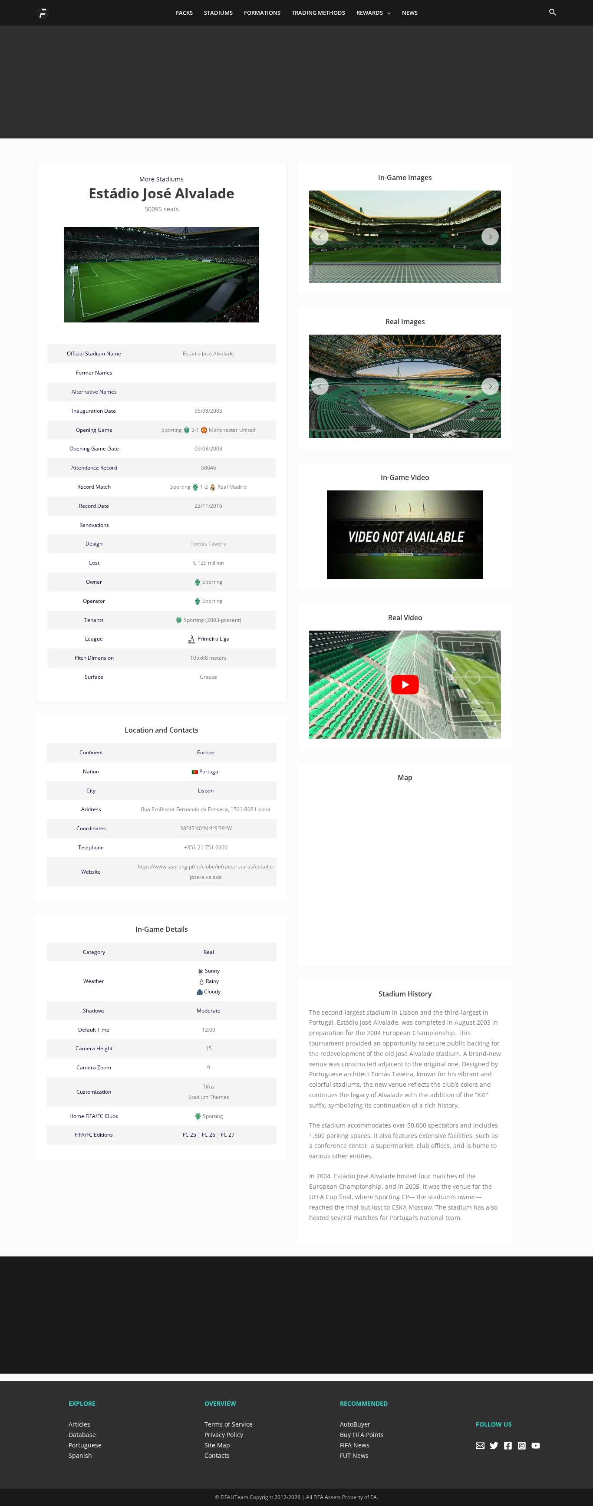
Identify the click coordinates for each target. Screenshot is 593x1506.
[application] (387, 12)
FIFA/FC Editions (94, 1134)
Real (209, 952)
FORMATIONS (262, 12)
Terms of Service (228, 1424)
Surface (94, 677)
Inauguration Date (94, 410)
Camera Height (94, 1048)
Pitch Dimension (94, 657)
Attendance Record (94, 467)
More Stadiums (161, 179)
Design (94, 543)
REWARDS (369, 12)
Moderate (209, 1010)
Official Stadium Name (94, 353)
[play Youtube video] (405, 685)
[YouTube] (535, 1445)
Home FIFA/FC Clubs (93, 1116)
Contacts (217, 1455)
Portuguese (85, 1445)
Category (94, 952)
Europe (205, 752)
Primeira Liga (213, 638)
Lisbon (206, 790)
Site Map (217, 1445)
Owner (94, 581)
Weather (93, 981)
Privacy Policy (223, 1434)
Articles (79, 1424)
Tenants (94, 620)
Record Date (94, 506)
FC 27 (227, 1134)
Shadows (94, 1010)
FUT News (354, 1455)
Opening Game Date (94, 448)
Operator (94, 601)
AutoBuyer (355, 1424)
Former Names (94, 372)
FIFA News (354, 1445)
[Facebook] (508, 1445)
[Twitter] (494, 1445)
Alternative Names (94, 391)
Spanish (80, 1455)
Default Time (93, 1029)
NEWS (410, 12)
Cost (94, 562)
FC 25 (189, 1134)
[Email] (480, 1445)
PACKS (184, 12)
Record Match (94, 486)
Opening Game (94, 430)
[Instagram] (521, 1445)
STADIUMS (218, 12)
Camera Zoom (93, 1067)
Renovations (94, 525)
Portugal (209, 771)
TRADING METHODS (318, 12)
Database (82, 1434)
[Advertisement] (296, 78)
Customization (93, 1091)
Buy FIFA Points (362, 1434)
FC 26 (208, 1134)
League (94, 638)
